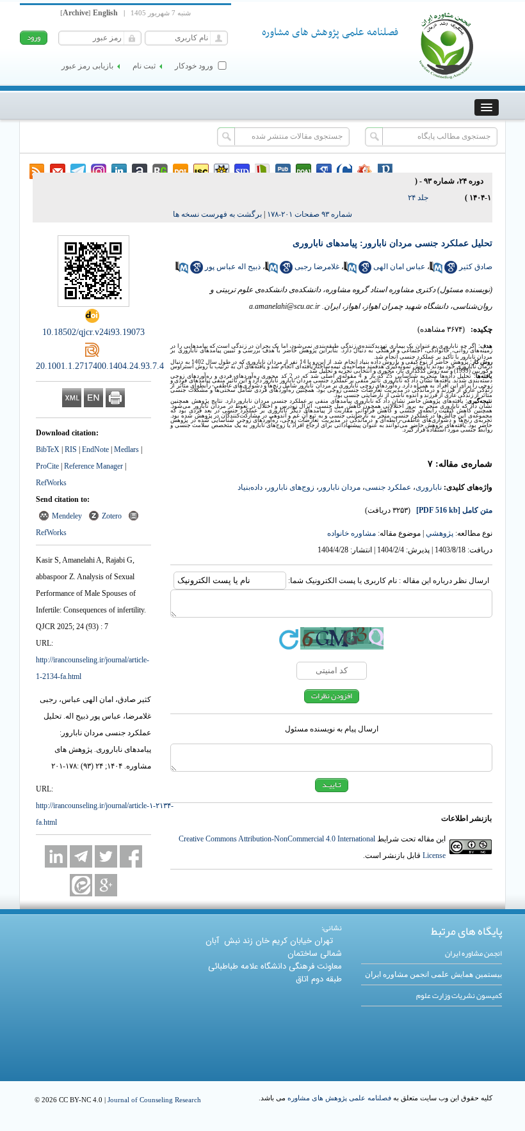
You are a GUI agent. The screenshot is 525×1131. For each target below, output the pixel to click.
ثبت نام (144, 65)
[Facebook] (131, 856)
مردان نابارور (339, 487)
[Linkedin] (56, 856)
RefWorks (51, 482)
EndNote (95, 449)
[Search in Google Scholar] (450, 271)
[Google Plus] (106, 885)
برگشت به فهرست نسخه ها (217, 214)
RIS (71, 449)
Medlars (126, 449)
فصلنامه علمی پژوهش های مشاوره (339, 1098)
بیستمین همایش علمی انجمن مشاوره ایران (433, 974)
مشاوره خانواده (351, 533)
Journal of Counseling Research (154, 1100)
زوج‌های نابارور (290, 487)
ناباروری (429, 487)
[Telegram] (81, 856)
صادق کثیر (475, 266)
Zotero (112, 515)
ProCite (47, 466)
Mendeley (67, 515)
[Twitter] (106, 856)
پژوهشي (439, 533)
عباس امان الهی (399, 266)
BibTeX (48, 449)
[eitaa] (81, 885)
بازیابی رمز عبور (87, 65)
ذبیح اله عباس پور (233, 266)
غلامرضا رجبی (317, 266)
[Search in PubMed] (436, 271)
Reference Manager (93, 466)
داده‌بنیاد (250, 487)
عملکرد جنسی (388, 487)
